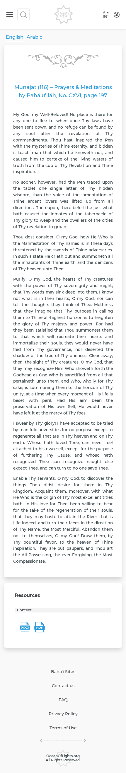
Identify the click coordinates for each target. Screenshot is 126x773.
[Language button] (106, 14)
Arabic (34, 37)
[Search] (23, 14)
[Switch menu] (10, 14)
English (14, 37)
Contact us (63, 685)
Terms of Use (63, 728)
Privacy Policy (63, 713)
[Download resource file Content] (25, 627)
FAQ (63, 699)
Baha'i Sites (63, 671)
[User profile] (116, 14)
